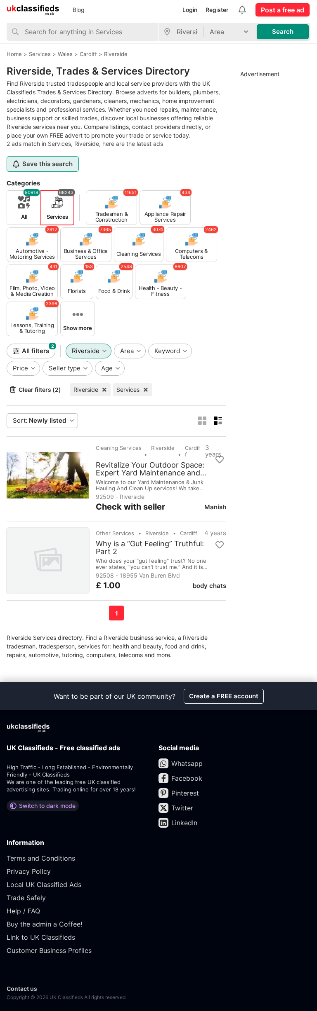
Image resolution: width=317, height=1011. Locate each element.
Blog (79, 9)
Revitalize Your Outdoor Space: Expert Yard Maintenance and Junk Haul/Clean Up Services (150, 469)
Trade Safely (26, 898)
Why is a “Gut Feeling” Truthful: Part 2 (150, 547)
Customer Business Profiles (49, 950)
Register (217, 9)
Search (282, 31)
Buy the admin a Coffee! (44, 924)
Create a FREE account (223, 696)
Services (128, 389)
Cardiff (192, 451)
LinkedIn (184, 823)
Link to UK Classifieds (41, 937)
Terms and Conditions (41, 858)
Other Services (115, 533)
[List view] (218, 420)
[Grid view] (202, 420)
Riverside (85, 389)
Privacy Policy (29, 871)
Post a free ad (282, 10)
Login (189, 9)
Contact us (22, 988)
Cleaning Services (119, 448)
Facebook (186, 778)
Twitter (182, 808)
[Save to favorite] (219, 459)
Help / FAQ (23, 911)
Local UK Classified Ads (44, 884)
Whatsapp (187, 763)
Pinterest (185, 793)
